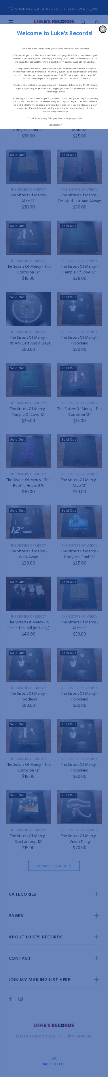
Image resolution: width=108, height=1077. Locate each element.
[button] (102, 29)
